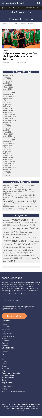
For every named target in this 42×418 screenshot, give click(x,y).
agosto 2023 (8, 146)
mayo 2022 (7, 175)
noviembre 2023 (9, 140)
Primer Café (16, 255)
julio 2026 (6, 77)
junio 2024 (7, 126)
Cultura (39, 8)
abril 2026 (6, 83)
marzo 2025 (7, 109)
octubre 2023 (8, 142)
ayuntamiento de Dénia (28, 222)
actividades (6, 220)
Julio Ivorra (35, 241)
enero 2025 (7, 112)
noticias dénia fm (11, 250)
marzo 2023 (7, 156)
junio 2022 (7, 173)
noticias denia (24, 247)
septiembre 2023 (9, 144)
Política (21, 252)
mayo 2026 (7, 81)
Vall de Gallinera (8, 378)
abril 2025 (6, 107)
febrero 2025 (8, 110)
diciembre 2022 (9, 161)
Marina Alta (20, 244)
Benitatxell (13, 225)
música (13, 247)
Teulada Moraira (24, 258)
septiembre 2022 (9, 167)
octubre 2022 (8, 165)
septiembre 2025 (9, 97)
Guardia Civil (33, 238)
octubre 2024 (8, 118)
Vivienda (5, 345)
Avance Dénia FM (22, 219)
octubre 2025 (8, 95)
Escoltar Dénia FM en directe (12, 8)
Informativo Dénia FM (17, 240)
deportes (21, 228)
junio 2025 (7, 103)
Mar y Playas (7, 334)
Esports (8, 237)
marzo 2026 (7, 85)
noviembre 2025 (9, 93)
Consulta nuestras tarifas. (12, 300)
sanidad (23, 255)
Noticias (6, 320)
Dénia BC (6, 232)
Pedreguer (6, 253)
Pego (11, 253)
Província (5, 341)
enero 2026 (7, 89)
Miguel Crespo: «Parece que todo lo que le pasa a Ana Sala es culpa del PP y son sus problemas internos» (19, 191)
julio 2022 (6, 171)
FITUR (4, 389)
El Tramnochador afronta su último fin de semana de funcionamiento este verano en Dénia (20, 197)
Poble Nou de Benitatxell (11, 373)
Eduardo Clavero (28, 232)
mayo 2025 (7, 105)
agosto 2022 (8, 169)
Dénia (33, 228)
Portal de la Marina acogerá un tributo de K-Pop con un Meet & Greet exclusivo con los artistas (20, 203)
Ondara (29, 250)
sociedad (31, 255)
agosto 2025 (7, 99)
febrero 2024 (8, 134)
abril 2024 (6, 130)
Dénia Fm (16, 232)
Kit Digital (25, 307)
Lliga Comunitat (7, 244)
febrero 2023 (8, 157)
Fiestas (4, 331)
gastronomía (24, 238)
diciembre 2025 (9, 91)
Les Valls (5, 361)
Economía (6, 329)
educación (7, 235)
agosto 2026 (8, 75)
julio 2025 (6, 101)
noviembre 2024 (9, 116)
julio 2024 (6, 124)
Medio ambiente (8, 336)
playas (15, 253)
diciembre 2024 (9, 114)
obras (23, 250)
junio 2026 (7, 79)
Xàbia (11, 260)
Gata (3, 359)
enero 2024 (7, 136)
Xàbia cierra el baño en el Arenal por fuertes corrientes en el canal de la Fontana (19, 186)
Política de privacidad (19, 406)
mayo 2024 (7, 128)
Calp (20, 224)
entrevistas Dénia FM (20, 235)
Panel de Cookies (21, 408)
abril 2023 (6, 154)
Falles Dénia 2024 (8, 387)
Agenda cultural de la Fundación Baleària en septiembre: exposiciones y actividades (20, 208)
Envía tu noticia (14, 316)
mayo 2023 (7, 152)
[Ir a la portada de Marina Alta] (15, 3)
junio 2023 (7, 150)
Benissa (6, 225)
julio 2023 (6, 148)
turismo (33, 258)
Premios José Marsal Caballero (13, 391)
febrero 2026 (8, 87)
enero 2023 (7, 159)
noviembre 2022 (9, 163)
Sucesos (14, 258)
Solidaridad (6, 258)
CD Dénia (28, 225)
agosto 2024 (8, 122)
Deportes (5, 327)
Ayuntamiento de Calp (10, 222)
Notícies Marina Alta (10, 24)
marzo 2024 (7, 132)
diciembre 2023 (9, 138)
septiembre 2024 (9, 120)
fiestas (16, 238)
